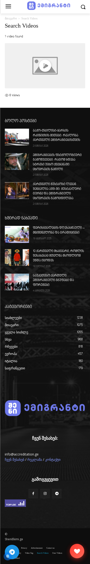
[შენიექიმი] (77, 551)
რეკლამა (34, 460)
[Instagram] (45, 493)
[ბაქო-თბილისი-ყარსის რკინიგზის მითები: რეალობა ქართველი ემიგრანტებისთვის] (17, 137)
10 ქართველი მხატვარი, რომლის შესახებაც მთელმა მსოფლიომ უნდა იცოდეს (58, 256)
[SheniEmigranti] (45, 408)
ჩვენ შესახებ (14, 460)
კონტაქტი (52, 460)
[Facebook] (33, 493)
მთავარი (11, 18)
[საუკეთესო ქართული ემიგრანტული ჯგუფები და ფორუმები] (17, 282)
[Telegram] (56, 493)
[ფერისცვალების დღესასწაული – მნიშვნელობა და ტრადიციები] (17, 234)
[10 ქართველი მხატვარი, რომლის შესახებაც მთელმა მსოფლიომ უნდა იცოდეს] (17, 257)
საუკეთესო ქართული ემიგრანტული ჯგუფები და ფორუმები (53, 280)
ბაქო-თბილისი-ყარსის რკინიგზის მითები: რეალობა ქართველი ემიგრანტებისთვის (56, 135)
